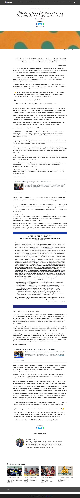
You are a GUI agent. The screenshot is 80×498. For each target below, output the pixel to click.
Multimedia (46, 2)
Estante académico (62, 2)
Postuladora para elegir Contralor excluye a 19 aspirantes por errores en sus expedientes (14, 479)
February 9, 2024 (51, 104)
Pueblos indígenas (40, 19)
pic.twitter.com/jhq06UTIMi (33, 100)
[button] (75, 2)
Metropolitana (40, 9)
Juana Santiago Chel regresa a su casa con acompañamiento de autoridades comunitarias (48, 479)
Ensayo (53, 2)
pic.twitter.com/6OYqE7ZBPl (51, 416)
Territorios (20, 2)
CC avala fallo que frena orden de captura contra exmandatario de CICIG (65, 479)
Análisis (69, 2)
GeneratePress (49, 496)
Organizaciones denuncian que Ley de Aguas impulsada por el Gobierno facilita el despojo (31, 479)
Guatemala (33, 9)
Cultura (38, 2)
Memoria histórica (30, 2)
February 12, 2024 (52, 420)
